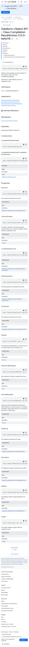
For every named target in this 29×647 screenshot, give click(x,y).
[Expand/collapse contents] (9, 43)
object (2, 91)
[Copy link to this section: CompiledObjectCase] (17, 249)
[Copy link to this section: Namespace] (12, 117)
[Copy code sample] (26, 66)
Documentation (9, 17)
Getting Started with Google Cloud (9, 603)
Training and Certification (7, 610)
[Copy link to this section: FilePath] (8, 335)
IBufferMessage (5, 105)
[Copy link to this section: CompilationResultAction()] (20, 140)
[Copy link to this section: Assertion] (9, 188)
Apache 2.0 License (23, 561)
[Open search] (18, 2)
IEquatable (4, 102)
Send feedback (7, 25)
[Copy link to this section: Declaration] (10, 306)
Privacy (10, 632)
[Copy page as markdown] (17, 39)
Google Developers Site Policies (16, 562)
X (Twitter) (3, 621)
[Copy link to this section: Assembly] (10, 127)
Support (3, 590)
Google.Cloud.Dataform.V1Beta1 (9, 121)
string (4, 360)
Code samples (4, 606)
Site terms (16, 632)
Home (2, 17)
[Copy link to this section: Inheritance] (11, 87)
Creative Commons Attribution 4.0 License (18, 559)
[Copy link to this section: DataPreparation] (14, 276)
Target (4, 243)
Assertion (22, 210)
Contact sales (4, 581)
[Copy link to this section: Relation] (8, 486)
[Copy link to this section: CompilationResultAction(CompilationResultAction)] (11, 155)
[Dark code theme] (23, 66)
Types (17, 210)
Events (2, 619)
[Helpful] (10, 22)
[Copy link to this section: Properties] (11, 183)
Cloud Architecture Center (7, 608)
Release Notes (4, 592)
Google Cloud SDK (10, 6)
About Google (4, 632)
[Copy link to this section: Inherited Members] (20, 111)
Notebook (22, 451)
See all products (5, 574)
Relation (21, 511)
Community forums (5, 587)
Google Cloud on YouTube (7, 624)
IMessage (4, 100)
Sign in (25, 1)
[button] (14, 110)
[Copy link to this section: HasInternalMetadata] (17, 366)
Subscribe (23, 640)
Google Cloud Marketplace (7, 579)
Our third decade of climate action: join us (11, 636)
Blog (2, 617)
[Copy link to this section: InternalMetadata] (14, 395)
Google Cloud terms (6, 634)
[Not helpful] (12, 22)
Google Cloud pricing (6, 576)
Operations (22, 480)
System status (4, 594)
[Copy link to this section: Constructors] (14, 136)
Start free (5, 12)
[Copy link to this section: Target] (7, 517)
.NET (20, 6)
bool (3, 388)
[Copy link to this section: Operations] (10, 457)
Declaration (22, 329)
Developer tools (17, 17)
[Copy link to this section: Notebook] (9, 429)
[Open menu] (2, 2)
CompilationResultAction (13, 100)
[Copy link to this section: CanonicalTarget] (13, 217)
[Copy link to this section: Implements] (12, 97)
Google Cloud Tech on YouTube (8, 626)
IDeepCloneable (5, 104)
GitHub (2, 601)
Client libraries (11, 8)
